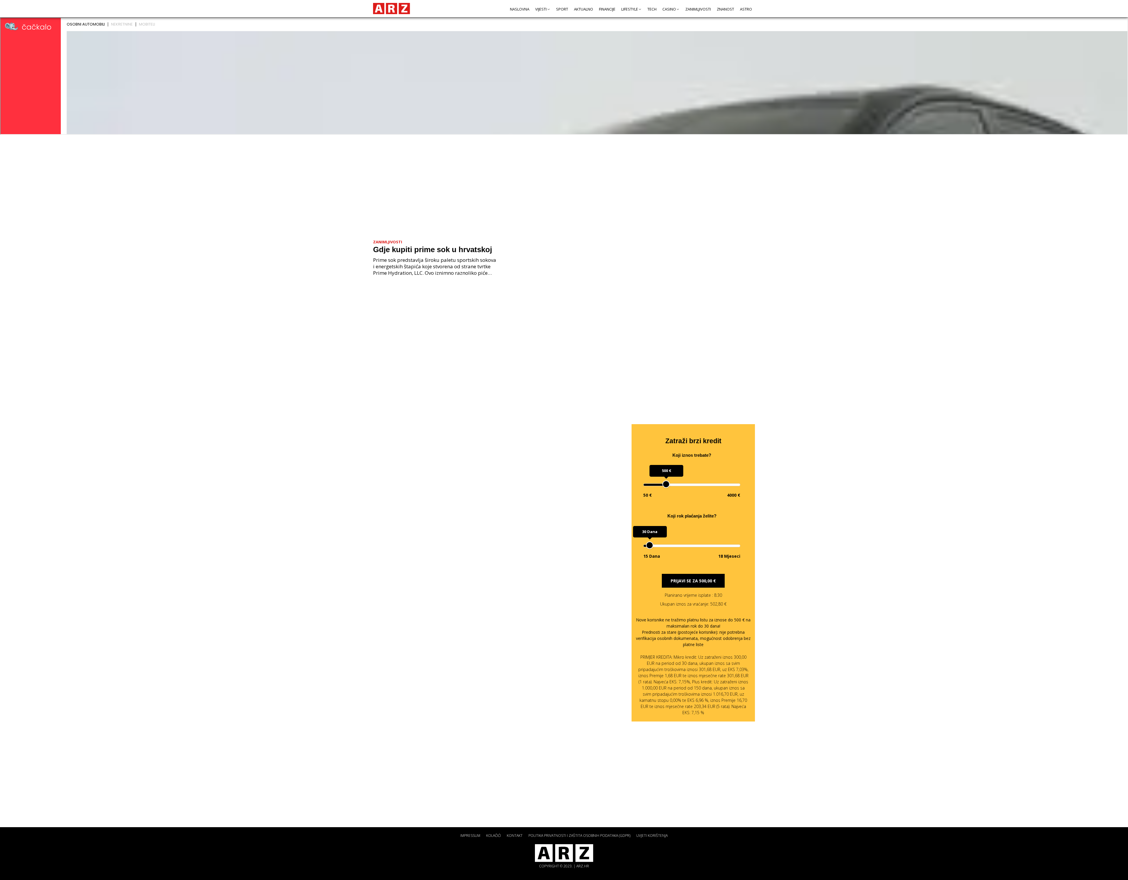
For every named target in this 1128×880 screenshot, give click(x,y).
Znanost (725, 9)
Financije (607, 9)
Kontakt (515, 835)
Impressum (470, 835)
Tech (652, 9)
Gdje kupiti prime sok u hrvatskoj (432, 249)
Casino (669, 9)
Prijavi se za (693, 581)
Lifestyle (629, 9)
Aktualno (583, 9)
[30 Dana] (649, 545)
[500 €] (666, 484)
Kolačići (493, 835)
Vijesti (541, 9)
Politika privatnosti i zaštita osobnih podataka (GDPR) (579, 835)
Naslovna (519, 9)
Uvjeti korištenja (652, 835)
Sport (562, 9)
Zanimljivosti (698, 9)
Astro (746, 9)
